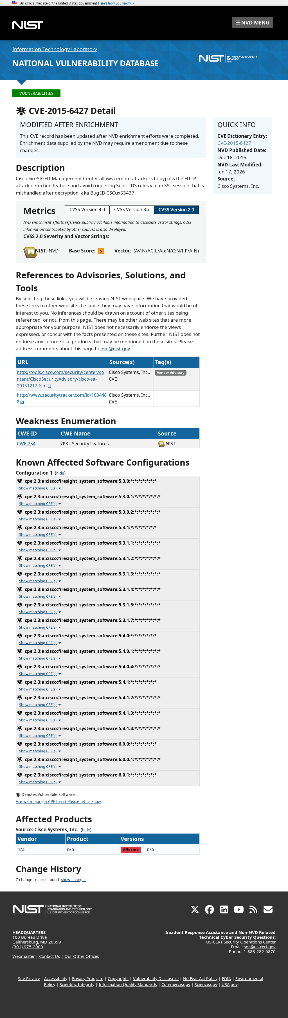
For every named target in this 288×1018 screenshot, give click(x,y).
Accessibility (55, 978)
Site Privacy (29, 978)
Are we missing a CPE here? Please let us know (58, 801)
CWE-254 (26, 444)
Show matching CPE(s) (38, 488)
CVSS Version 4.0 (87, 209)
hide (60, 473)
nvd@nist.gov (115, 348)
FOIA (226, 978)
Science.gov (206, 984)
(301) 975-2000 (27, 946)
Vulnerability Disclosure (156, 978)
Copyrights (118, 978)
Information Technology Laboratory (54, 49)
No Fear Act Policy (200, 978)
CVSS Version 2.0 (176, 209)
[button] (252, 22)
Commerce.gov (175, 984)
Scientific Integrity (77, 984)
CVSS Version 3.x (131, 209)
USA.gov (230, 984)
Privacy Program (87, 978)
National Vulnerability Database (85, 63)
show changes (73, 879)
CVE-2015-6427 (234, 143)
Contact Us (49, 956)
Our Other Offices (81, 956)
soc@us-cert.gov (260, 946)
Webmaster (23, 956)
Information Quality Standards (128, 984)
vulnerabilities (36, 93)
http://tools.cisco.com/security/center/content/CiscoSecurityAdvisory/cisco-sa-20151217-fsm (60, 379)
